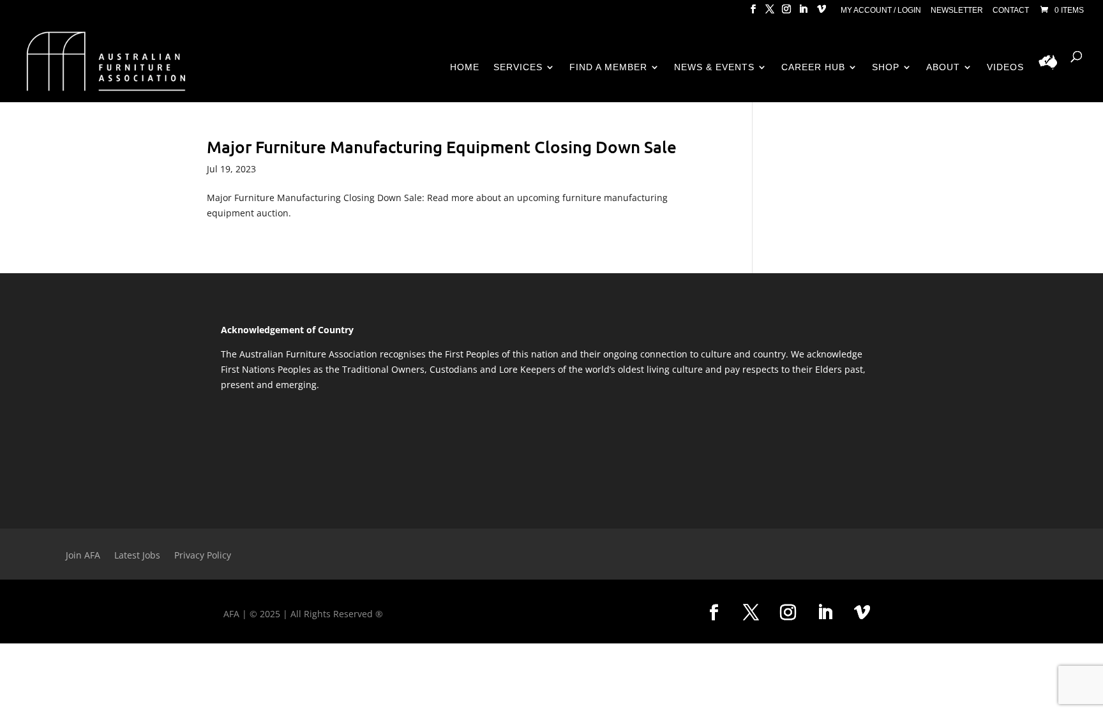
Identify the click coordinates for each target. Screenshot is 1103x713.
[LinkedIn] (803, 12)
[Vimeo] (821, 12)
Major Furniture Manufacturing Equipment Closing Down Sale (442, 146)
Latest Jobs (137, 556)
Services (518, 67)
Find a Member (608, 67)
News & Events (714, 67)
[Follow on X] (751, 613)
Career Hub (813, 67)
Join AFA (83, 556)
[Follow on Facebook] (714, 613)
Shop (885, 67)
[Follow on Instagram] (788, 613)
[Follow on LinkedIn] (825, 613)
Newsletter (957, 10)
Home (464, 67)
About (943, 67)
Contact (1011, 10)
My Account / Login (881, 10)
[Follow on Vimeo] (862, 613)
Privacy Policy (202, 556)
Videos (1005, 67)
